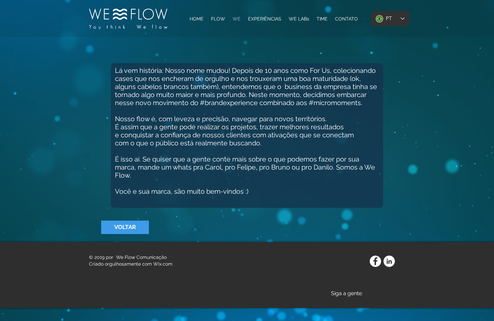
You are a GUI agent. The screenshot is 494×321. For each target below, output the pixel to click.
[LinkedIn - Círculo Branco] (389, 261)
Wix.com (162, 264)
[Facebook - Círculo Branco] (375, 261)
